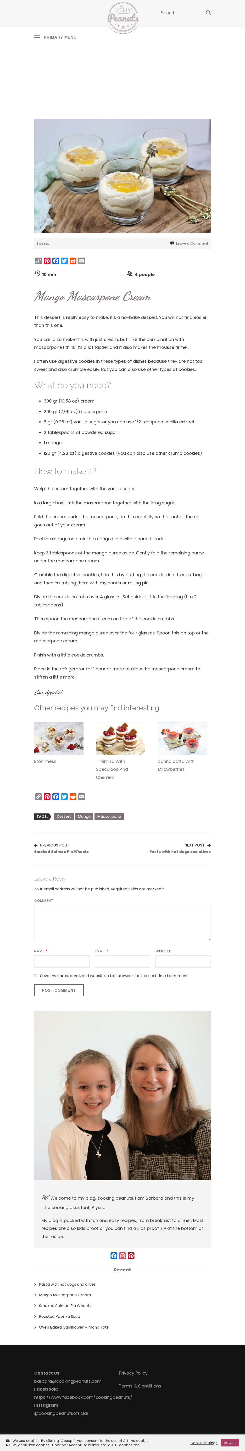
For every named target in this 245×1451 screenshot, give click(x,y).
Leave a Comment (192, 243)
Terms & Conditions (140, 1386)
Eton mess (45, 761)
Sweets (43, 243)
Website (163, 951)
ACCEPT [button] (230, 1442)
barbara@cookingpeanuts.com (67, 1381)
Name (41, 951)
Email (101, 951)
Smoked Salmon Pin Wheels (65, 1305)
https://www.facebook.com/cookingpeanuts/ (83, 1397)
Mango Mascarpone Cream (65, 1295)
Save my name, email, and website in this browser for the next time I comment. (114, 976)
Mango (84, 816)
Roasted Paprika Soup (59, 1316)
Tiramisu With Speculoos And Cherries (112, 769)
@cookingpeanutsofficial (61, 1413)
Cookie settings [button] (203, 1443)
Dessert (63, 816)
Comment (43, 900)
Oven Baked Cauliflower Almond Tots (74, 1327)
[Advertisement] (122, 79)
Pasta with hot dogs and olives (67, 1284)
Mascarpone (109, 816)
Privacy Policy (133, 1373)
